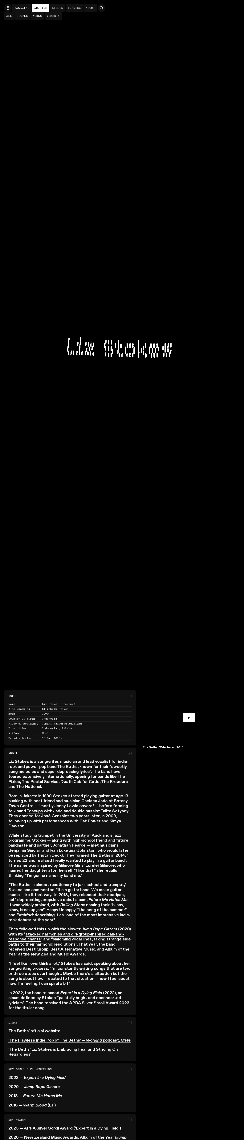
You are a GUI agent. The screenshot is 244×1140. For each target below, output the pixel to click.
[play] (189, 717)
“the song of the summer (101, 910)
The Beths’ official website (34, 1031)
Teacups (35, 811)
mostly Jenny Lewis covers (66, 806)
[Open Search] (101, 8)
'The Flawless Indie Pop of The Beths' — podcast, (69, 1040)
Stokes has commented (31, 890)
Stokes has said (76, 964)
